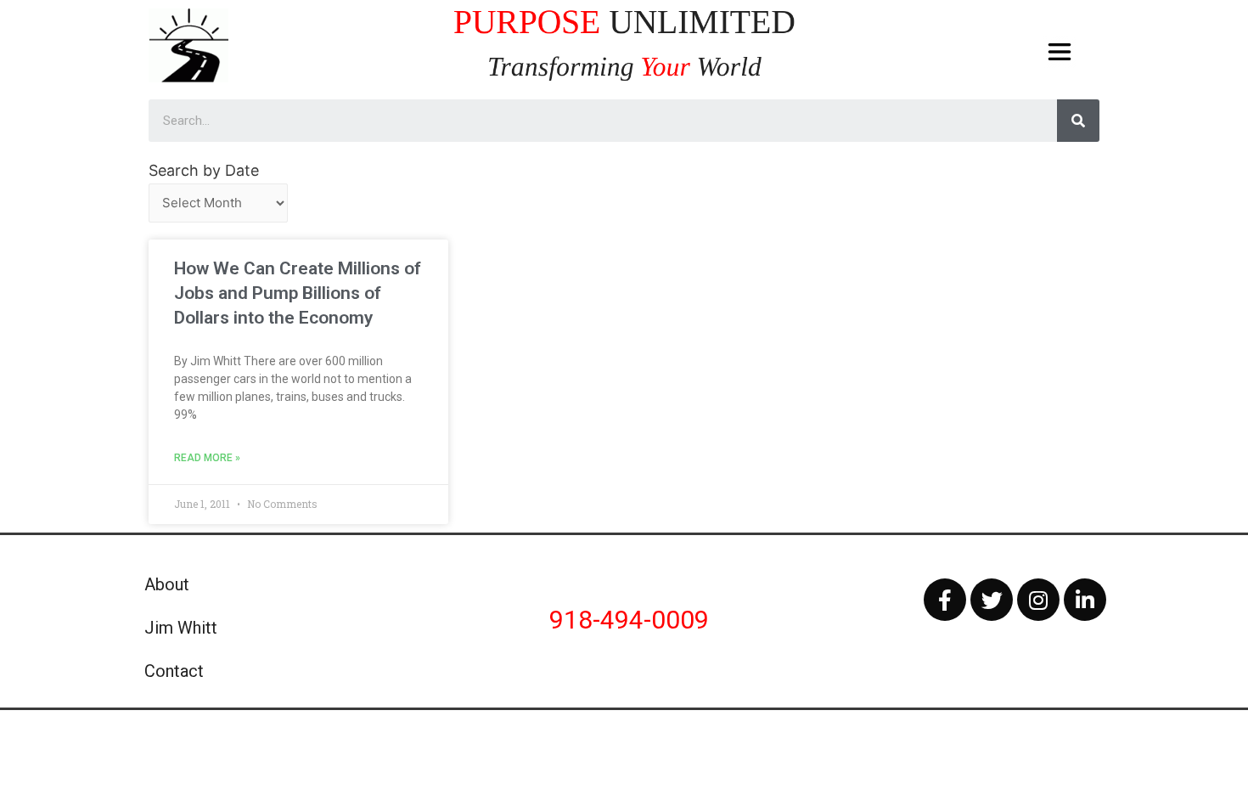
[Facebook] (945, 599)
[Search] (1078, 120)
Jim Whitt (180, 627)
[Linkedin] (1085, 599)
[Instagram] (1038, 599)
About (166, 584)
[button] (1060, 52)
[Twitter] (991, 599)
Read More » (207, 458)
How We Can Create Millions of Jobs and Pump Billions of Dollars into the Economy (297, 293)
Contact (174, 671)
